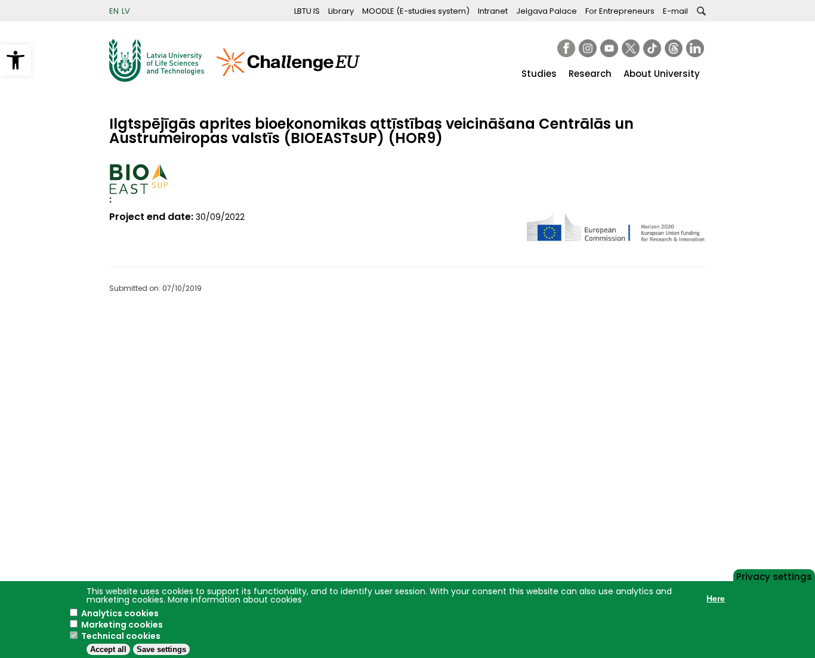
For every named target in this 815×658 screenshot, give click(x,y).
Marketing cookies (122, 625)
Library (341, 11)
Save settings (161, 649)
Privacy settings (774, 575)
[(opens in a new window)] (566, 48)
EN (114, 11)
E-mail (675, 11)
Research (590, 73)
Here (715, 598)
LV (126, 11)
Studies (539, 73)
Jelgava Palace (546, 11)
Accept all (108, 649)
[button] (15, 60)
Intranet (493, 11)
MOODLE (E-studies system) (416, 11)
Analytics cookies (120, 613)
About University (661, 73)
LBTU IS (307, 11)
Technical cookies (120, 636)
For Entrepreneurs (620, 11)
